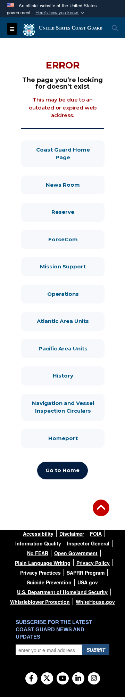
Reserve (78, 211)
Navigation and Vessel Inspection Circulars (68, 407)
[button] (60, 12)
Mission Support (72, 266)
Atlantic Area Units (71, 320)
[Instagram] (94, 678)
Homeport (76, 438)
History (79, 375)
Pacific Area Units (72, 348)
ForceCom (76, 239)
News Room (75, 184)
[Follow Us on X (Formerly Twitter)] (47, 678)
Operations (76, 293)
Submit (95, 649)
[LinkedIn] (78, 678)
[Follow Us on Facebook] (31, 678)
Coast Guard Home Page (70, 153)
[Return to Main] (101, 512)
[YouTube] (63, 678)
